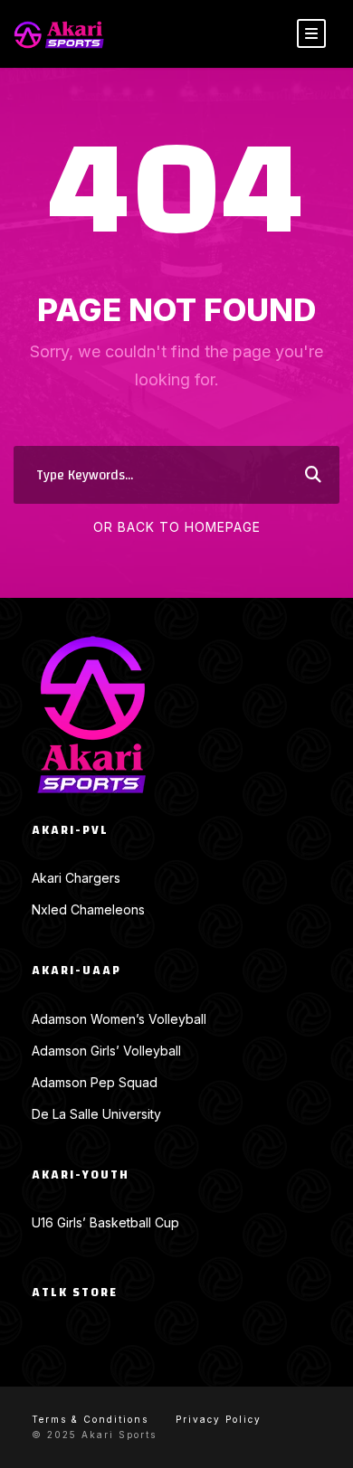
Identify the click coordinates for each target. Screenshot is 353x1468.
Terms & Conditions (90, 1419)
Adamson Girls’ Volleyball (106, 1050)
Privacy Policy (219, 1419)
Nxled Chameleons (88, 909)
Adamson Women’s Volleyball (119, 1019)
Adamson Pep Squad (94, 1082)
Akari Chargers (76, 878)
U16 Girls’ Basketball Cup (105, 1222)
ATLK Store (75, 1292)
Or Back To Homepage (177, 527)
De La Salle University (96, 1114)
